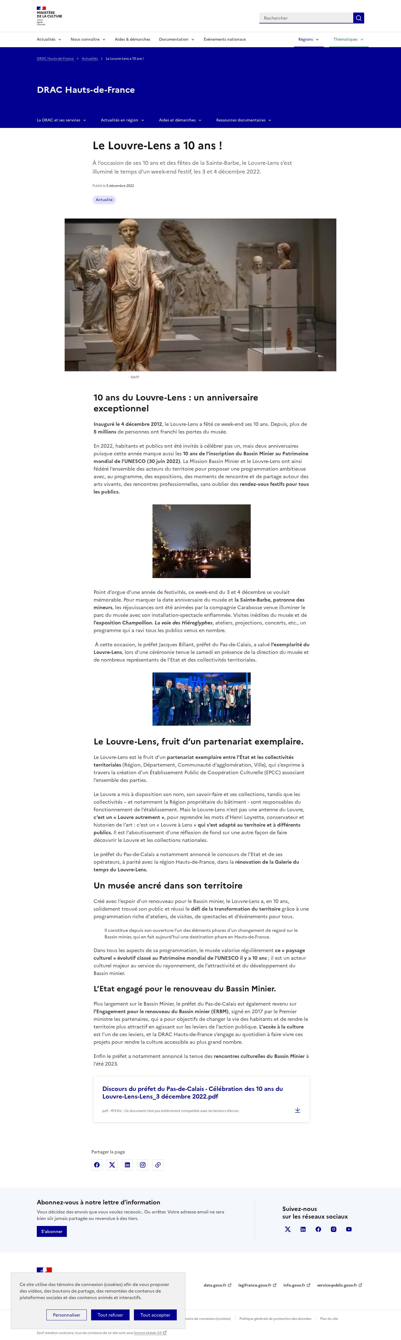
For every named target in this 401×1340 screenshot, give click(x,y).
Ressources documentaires (240, 120)
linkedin (303, 1229)
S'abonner (51, 1231)
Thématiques (346, 39)
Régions (305, 39)
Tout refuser (110, 1315)
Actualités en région (119, 120)
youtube (348, 1229)
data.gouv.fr (215, 1285)
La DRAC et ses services (58, 120)
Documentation (173, 39)
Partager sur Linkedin (127, 1164)
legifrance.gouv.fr (254, 1285)
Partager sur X (112, 1164)
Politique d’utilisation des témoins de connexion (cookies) (186, 1318)
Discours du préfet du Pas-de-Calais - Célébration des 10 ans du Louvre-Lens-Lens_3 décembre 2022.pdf (192, 1092)
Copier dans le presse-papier (157, 1164)
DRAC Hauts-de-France (55, 58)
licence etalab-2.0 (147, 1332)
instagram (333, 1229)
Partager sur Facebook (96, 1164)
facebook (318, 1229)
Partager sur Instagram (142, 1164)
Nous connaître (85, 39)
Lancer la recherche (358, 18)
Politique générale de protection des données (275, 1318)
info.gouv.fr (294, 1285)
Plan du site (329, 1318)
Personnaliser (66, 1315)
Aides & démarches (132, 39)
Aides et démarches (177, 120)
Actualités (46, 39)
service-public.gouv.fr (337, 1285)
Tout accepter (155, 1315)
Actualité (104, 200)
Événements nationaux (225, 39)
